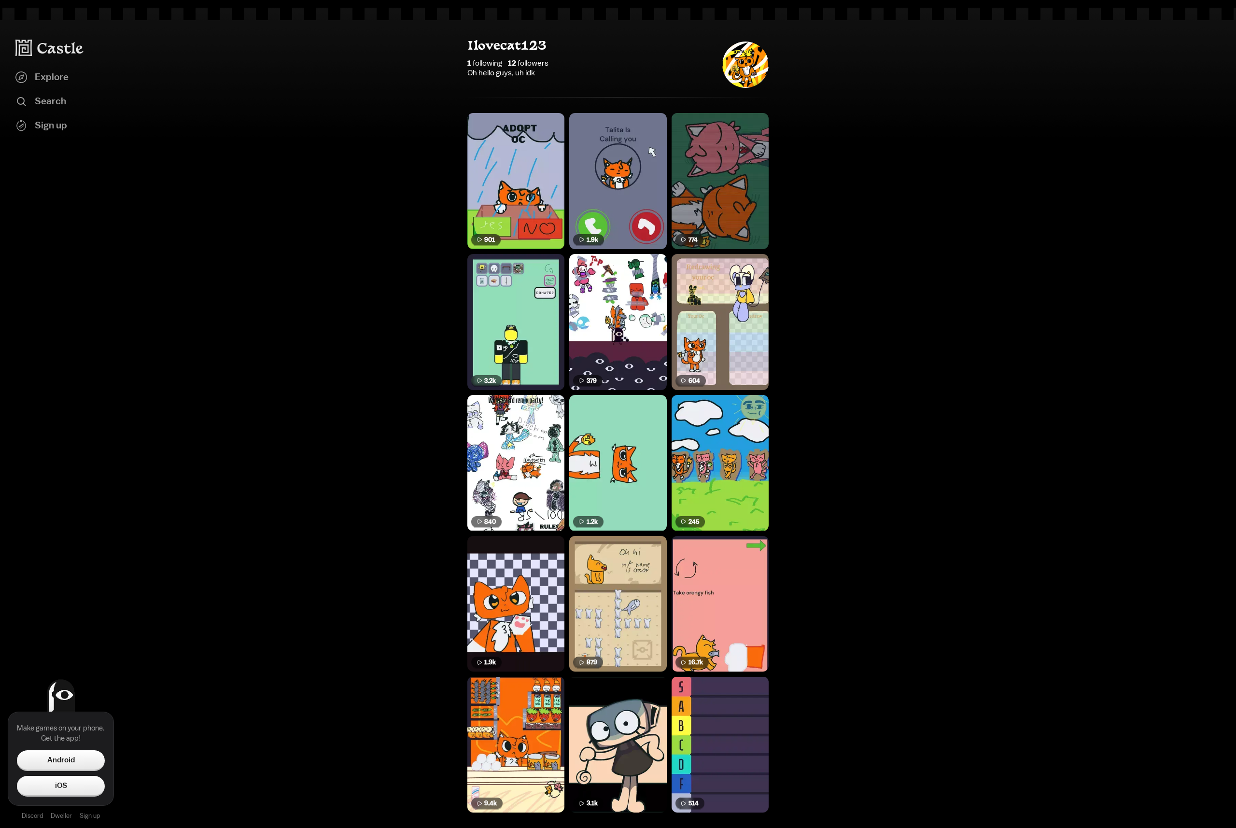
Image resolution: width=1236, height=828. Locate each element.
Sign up (90, 816)
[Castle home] (49, 48)
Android (61, 760)
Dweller (61, 816)
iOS (61, 785)
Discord (32, 816)
